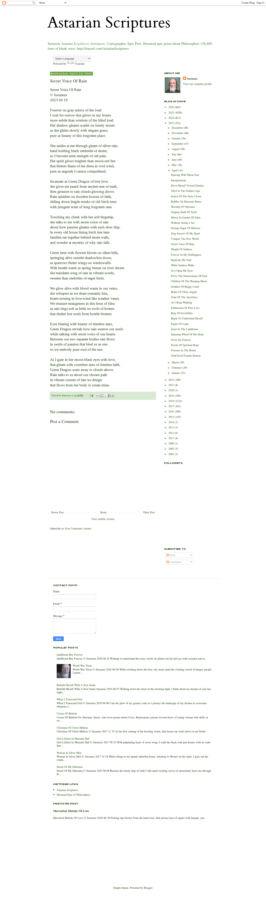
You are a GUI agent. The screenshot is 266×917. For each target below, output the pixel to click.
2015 (171, 417)
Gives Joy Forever (181, 340)
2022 (171, 379)
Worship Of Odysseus (183, 207)
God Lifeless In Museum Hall (73, 738)
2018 (171, 401)
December (178, 127)
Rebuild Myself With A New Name (76, 685)
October (176, 138)
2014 (171, 422)
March (176, 362)
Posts (172, 555)
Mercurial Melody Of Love (71, 811)
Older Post (149, 512)
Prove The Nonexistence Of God (189, 276)
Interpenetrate (178, 180)
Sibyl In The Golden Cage (185, 191)
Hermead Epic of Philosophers (73, 794)
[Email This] (98, 396)
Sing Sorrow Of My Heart (185, 233)
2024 (171, 118)
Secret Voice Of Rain (182, 244)
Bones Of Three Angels (184, 292)
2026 (171, 107)
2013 (171, 427)
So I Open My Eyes (182, 270)
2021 (171, 385)
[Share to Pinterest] (113, 396)
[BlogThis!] (102, 396)
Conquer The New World (185, 238)
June (174, 159)
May (174, 165)
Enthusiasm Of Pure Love (185, 308)
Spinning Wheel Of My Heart (187, 334)
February (177, 367)
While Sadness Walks (182, 265)
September (178, 143)
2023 (171, 123)
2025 (171, 112)
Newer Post (57, 512)
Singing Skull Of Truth (184, 212)
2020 (171, 390)
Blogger (148, 888)
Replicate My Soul (181, 260)
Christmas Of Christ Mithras (72, 727)
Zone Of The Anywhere (184, 297)
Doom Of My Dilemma (70, 767)
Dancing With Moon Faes (185, 175)
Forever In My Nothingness (186, 254)
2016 (171, 411)
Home (103, 512)
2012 (171, 433)
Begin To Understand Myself (187, 318)
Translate (80, 63)
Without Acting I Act (183, 223)
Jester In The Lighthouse (184, 329)
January (176, 373)
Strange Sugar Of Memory (185, 228)
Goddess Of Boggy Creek (185, 286)
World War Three (82, 665)
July (174, 154)
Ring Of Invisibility (182, 313)
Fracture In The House (183, 350)
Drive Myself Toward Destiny (187, 185)
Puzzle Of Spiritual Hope (185, 345)
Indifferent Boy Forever (70, 654)
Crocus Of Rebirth (67, 713)
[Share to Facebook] (109, 396)
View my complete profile (197, 84)
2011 (171, 438)
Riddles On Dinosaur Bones (186, 201)
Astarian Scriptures (108, 22)
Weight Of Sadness (181, 249)
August (176, 149)
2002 (171, 454)
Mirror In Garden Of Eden (185, 217)
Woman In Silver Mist (69, 753)
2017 (171, 406)
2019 (171, 395)
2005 (171, 448)
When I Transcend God (69, 699)
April (175, 170)
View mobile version (102, 519)
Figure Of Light (180, 324)
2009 (171, 443)
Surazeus (192, 79)
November (178, 133)
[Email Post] (91, 395)
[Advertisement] (183, 522)
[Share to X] (105, 396)
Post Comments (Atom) (78, 528)
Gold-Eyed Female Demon (186, 355)
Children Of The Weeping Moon (189, 281)
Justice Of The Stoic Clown (186, 196)
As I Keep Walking (181, 302)
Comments (175, 562)
